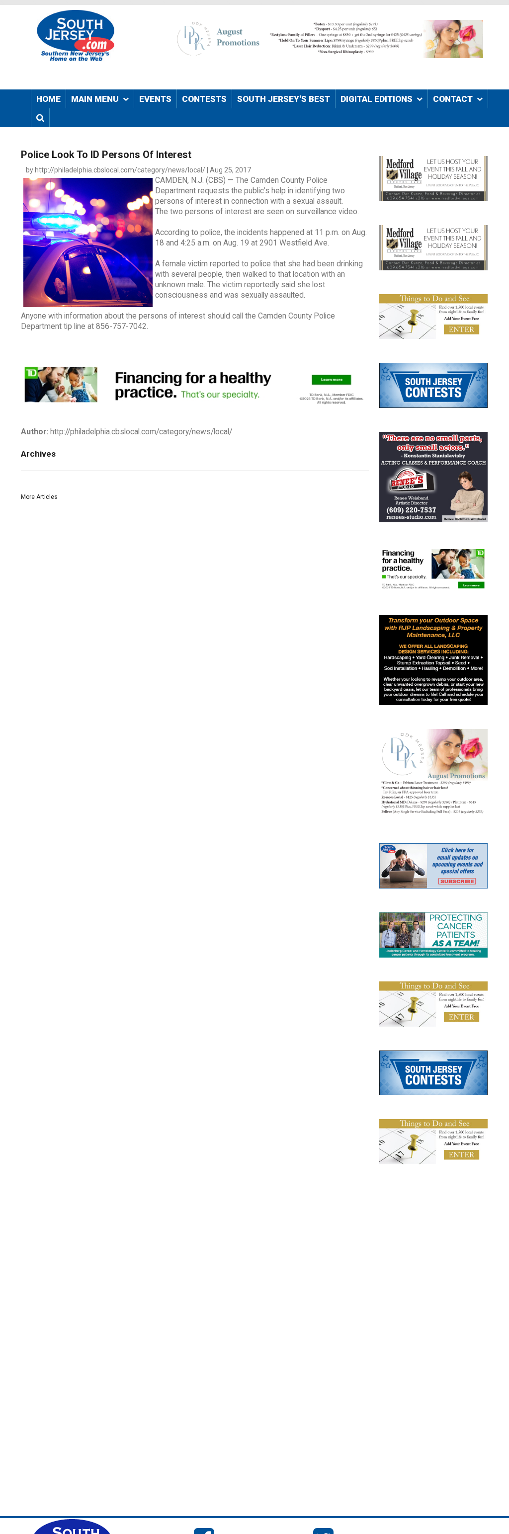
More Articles (39, 496)
